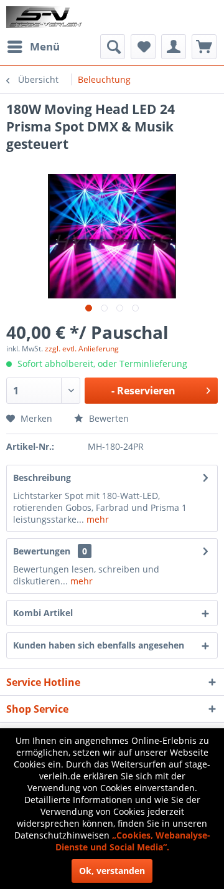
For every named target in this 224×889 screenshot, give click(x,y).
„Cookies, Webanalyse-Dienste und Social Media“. (132, 841)
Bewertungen (41, 551)
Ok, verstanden (112, 871)
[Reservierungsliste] (204, 46)
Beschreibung (42, 477)
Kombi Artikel (43, 613)
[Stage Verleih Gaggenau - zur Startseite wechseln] (45, 17)
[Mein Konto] (173, 46)
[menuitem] (33, 46)
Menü (45, 46)
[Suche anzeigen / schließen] (112, 46)
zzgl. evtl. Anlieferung (82, 348)
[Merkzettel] (143, 46)
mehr (96, 519)
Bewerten (107, 418)
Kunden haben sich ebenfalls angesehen (98, 645)
